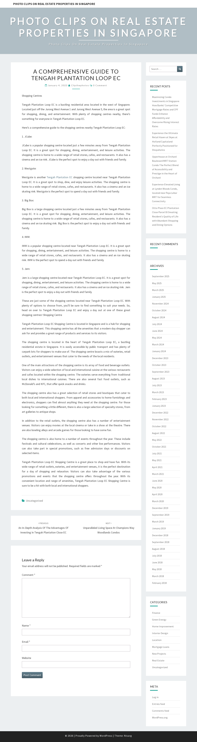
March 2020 (158, 501)
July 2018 (157, 555)
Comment (28, 575)
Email (26, 641)
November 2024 (160, 303)
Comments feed (160, 710)
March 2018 (158, 576)
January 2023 (159, 405)
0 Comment (100, 85)
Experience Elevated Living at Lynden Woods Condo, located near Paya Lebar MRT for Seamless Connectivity (166, 193)
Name (26, 625)
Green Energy (159, 619)
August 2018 (158, 548)
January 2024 (159, 351)
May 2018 (157, 569)
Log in (155, 697)
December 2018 (160, 535)
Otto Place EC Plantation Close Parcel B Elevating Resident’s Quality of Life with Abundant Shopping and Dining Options (165, 216)
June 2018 (157, 562)
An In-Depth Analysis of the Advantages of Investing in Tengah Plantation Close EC (43, 528)
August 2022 (158, 433)
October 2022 (159, 426)
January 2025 (159, 296)
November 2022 (160, 419)
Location (156, 639)
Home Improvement (163, 626)
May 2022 (157, 439)
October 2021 (159, 446)
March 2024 (158, 344)
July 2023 (157, 385)
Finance (156, 612)
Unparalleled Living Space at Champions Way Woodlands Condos (108, 528)
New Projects (159, 653)
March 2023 (158, 392)
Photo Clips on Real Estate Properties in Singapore (54, 4)
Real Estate (158, 660)
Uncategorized (34, 500)
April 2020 (157, 494)
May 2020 (157, 487)
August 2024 (158, 317)
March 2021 (158, 473)
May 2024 (157, 337)
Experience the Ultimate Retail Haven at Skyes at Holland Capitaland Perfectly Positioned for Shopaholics (165, 141)
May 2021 (157, 460)
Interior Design (160, 633)
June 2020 (157, 480)
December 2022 (160, 412)
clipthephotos (80, 85)
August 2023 (158, 378)
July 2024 (157, 324)
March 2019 (158, 521)
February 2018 (159, 582)
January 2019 (159, 528)
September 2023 (160, 371)
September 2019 (160, 514)
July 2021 (157, 453)
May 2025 (157, 283)
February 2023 (159, 399)
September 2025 (160, 276)
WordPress (106, 735)
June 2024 (157, 330)
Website (26, 658)
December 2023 (160, 358)
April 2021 (157, 467)
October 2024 (159, 310)
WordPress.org (160, 717)
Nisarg (128, 735)
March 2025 (158, 290)
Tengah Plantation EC (59, 177)
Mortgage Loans (160, 646)
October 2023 (159, 364)
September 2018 (160, 542)
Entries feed (158, 703)
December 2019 (160, 508)
